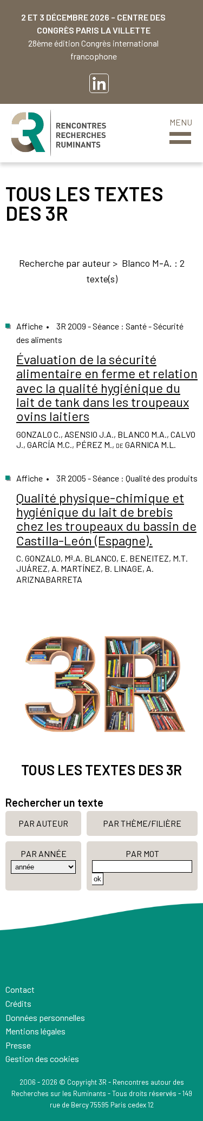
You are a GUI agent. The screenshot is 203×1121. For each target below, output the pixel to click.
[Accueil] (58, 133)
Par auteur (43, 823)
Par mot (142, 853)
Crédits (18, 1003)
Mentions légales (35, 1031)
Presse (18, 1045)
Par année (44, 853)
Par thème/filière (142, 823)
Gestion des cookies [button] (42, 1058)
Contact (20, 989)
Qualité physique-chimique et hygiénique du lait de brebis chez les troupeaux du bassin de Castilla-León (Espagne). (106, 519)
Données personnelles (45, 1017)
